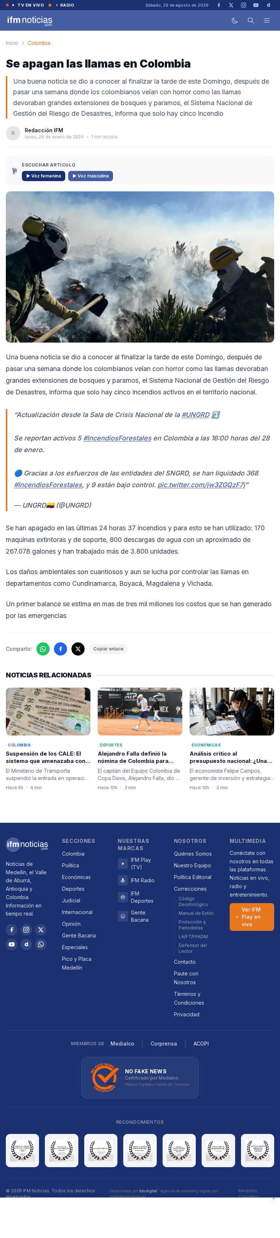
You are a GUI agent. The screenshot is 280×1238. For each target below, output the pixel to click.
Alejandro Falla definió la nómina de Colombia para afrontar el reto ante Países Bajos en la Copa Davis (136, 765)
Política (70, 865)
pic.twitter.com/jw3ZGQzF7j (201, 485)
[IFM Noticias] (27, 844)
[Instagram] (26, 930)
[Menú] (267, 20)
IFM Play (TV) (141, 863)
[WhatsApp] (41, 944)
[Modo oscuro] (235, 20)
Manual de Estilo (196, 913)
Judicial (71, 900)
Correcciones (190, 889)
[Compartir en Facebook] (60, 649)
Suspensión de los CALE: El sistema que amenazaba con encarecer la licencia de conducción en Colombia (45, 765)
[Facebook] (12, 930)
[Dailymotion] (26, 944)
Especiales (75, 947)
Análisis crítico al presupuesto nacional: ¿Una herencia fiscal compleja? (228, 761)
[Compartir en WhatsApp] (43, 649)
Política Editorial (192, 877)
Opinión (71, 924)
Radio (67, 5)
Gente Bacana (79, 935)
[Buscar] (251, 20)
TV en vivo (31, 5)
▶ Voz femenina (43, 176)
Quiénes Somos (193, 854)
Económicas (76, 877)
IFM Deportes (142, 897)
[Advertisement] (140, 1218)
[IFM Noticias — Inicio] (29, 20)
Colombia (39, 43)
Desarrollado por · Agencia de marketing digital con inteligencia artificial (164, 1194)
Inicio (12, 43)
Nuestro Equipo (192, 865)
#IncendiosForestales (117, 438)
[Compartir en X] (78, 649)
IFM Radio (143, 880)
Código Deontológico (193, 901)
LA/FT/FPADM (193, 936)
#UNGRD (195, 415)
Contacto (185, 962)
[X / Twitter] (41, 930)
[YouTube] (12, 944)
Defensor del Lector (193, 948)
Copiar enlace (108, 649)
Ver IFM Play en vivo (251, 916)
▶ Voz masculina (91, 176)
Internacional (77, 912)
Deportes (73, 889)
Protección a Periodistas (192, 925)
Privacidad (186, 1014)
